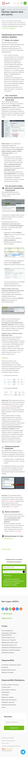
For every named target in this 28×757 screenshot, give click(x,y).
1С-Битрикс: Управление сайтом (11, 665)
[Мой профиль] (22, 3)
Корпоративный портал (9, 670)
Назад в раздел (6, 549)
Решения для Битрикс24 (9, 705)
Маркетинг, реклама (8, 697)
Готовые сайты (6, 687)
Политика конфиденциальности (11, 746)
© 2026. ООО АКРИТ (8, 738)
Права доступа (8, 538)
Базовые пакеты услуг (8, 637)
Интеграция (5, 695)
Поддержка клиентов (8, 702)
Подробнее (5, 358)
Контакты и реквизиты (8, 740)
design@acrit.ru (7, 618)
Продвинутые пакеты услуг (10, 642)
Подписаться (14, 728)
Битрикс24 (5, 667)
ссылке (14, 585)
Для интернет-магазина (9, 689)
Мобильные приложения (9, 700)
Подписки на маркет (8, 672)
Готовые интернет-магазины (10, 684)
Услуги (4, 707)
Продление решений (8, 652)
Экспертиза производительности (12, 647)
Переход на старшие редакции (11, 650)
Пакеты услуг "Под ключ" (9, 640)
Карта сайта (5, 743)
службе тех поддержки (8, 28)
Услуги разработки (7, 630)
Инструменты (6, 692)
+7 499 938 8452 (7, 614)
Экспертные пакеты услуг (9, 645)
